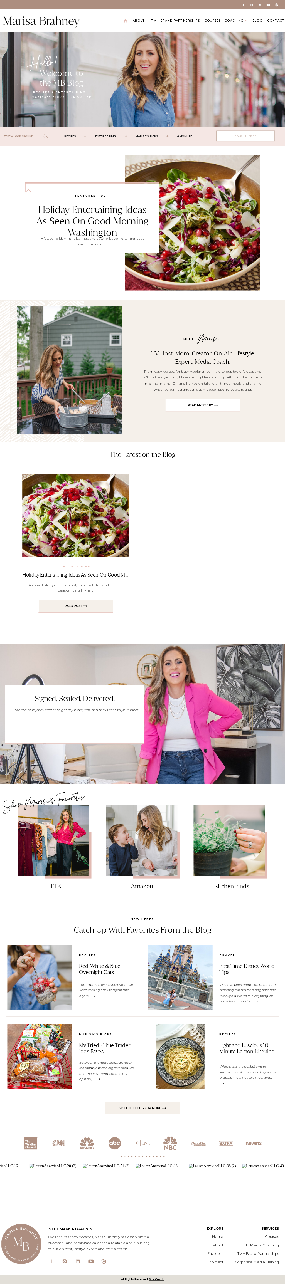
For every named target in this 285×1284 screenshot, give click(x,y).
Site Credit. (156, 1279)
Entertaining (76, 566)
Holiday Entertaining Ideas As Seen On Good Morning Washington (92, 221)
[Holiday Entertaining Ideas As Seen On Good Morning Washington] (192, 223)
